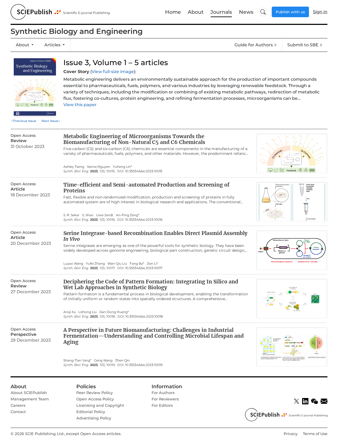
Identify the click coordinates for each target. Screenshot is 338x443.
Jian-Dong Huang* (114, 312)
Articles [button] (53, 44)
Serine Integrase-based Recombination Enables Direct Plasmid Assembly (155, 236)
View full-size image (113, 71)
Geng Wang (103, 360)
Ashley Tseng (73, 166)
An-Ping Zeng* (127, 215)
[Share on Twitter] (296, 401)
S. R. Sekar (71, 215)
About (196, 12)
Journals (221, 12)
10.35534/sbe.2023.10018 (144, 316)
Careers (18, 405)
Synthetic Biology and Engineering (77, 31)
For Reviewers (165, 399)
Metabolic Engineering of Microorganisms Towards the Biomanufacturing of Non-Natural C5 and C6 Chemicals (134, 139)
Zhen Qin (122, 360)
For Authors (163, 392)
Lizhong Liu (87, 312)
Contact (18, 411)
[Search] (263, 12)
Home (173, 12)
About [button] (23, 44)
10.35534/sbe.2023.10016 (143, 219)
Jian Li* (152, 263)
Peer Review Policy (94, 392)
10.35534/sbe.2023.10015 (143, 171)
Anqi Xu (69, 312)
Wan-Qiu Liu (117, 263)
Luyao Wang (73, 263)
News (246, 12)
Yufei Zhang (95, 263)
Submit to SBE (302, 44)
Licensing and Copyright (100, 405)
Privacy (291, 433)
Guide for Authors (253, 44)
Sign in (320, 11)
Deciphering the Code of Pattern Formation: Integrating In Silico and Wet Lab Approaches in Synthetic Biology (150, 284)
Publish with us (290, 12)
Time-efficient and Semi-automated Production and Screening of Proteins (146, 188)
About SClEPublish (29, 392)
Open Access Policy (95, 399)
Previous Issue (24, 121)
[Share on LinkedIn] (305, 401)
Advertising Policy (93, 418)
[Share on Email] (324, 401)
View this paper (80, 104)
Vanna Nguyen (98, 166)
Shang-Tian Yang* (77, 360)
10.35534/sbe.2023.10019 (143, 365)
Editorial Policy (90, 411)
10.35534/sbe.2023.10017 (143, 268)
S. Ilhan (87, 215)
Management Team (30, 399)
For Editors (162, 405)
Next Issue (49, 121)
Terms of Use (315, 433)
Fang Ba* (137, 263)
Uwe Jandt (104, 215)
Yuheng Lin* (122, 166)
